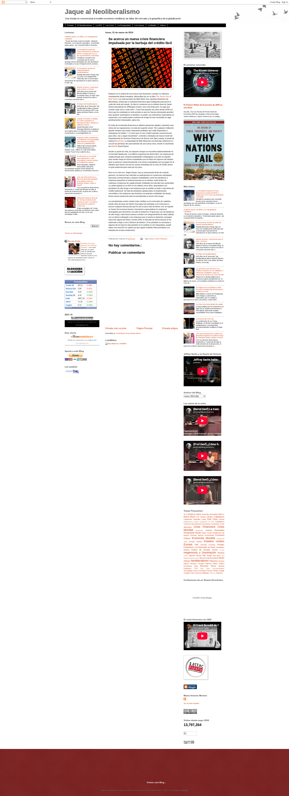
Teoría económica (199, 571)
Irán (204, 555)
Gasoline (69, 292)
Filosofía (203, 545)
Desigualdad (189, 533)
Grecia (186, 550)
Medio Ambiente (213, 558)
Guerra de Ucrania (200, 550)
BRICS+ (221, 514)
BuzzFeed (119, 141)
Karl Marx (217, 556)
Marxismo (203, 558)
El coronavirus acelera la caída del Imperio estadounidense (86, 70)
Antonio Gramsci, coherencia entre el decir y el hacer (87, 88)
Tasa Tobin (205, 568)
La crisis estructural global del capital (209, 304)
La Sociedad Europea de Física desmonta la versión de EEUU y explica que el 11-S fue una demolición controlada (88, 52)
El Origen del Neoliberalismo (87, 104)
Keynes (191, 558)
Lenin (197, 558)
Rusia (213, 566)
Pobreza (208, 563)
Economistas (209, 535)
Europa (188, 544)
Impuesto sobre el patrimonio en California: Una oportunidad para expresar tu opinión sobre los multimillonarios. (88, 140)
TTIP (196, 568)
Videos (163, 25)
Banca (151, 239)
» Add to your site (91, 308)
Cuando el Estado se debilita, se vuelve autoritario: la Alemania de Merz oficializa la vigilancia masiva (87, 122)
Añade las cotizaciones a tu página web (82, 322)
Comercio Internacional (192, 524)
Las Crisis (110, 25)
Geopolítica (220, 547)
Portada (70, 25)
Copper (69, 305)
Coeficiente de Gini (207, 522)
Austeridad (214, 514)
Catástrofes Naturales (192, 519)
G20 (196, 547)
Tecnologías (188, 571)
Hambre (215, 550)
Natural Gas (71, 289)
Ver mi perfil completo (191, 703)
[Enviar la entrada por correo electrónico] (141, 239)
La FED (99, 25)
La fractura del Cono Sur (205, 319)
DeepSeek (199, 530)
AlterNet (114, 146)
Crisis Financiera (161, 239)
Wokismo (213, 573)
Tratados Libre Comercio (193, 573)
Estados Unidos (214, 541)
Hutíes (186, 556)
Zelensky (219, 573)
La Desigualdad (124, 25)
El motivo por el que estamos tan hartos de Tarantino (89, 245)
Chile (209, 519)
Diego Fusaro (207, 533)
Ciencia (221, 519)
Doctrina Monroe (196, 535)
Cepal (204, 519)
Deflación (208, 530)
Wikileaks (205, 573)
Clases (196, 522)
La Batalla (152, 25)
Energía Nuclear (195, 541)
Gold (68, 298)
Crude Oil (70, 285)
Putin (196, 566)
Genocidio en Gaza (206, 547)
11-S (185, 514)
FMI (196, 545)
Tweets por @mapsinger (74, 233)
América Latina (194, 514)
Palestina (213, 561)
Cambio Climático (206, 517)
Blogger (185, 790)
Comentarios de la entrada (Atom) (128, 333)
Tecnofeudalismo (218, 568)
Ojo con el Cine (74, 241)
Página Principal (144, 328)
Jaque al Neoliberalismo (102, 11)
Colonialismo (219, 522)
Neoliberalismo (200, 560)
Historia (221, 553)
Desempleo (219, 530)
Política (215, 563)
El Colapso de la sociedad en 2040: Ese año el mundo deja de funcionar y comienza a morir (209, 289)
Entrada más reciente (115, 328)
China (215, 519)
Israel (209, 555)
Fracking (212, 545)
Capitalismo (219, 517)
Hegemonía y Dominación (200, 552)
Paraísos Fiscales (197, 563)
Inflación (192, 556)
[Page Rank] (189, 743)
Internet (198, 556)
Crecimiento (215, 524)
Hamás (222, 550)
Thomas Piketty (212, 571)
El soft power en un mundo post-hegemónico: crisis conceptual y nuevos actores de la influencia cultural (87, 159)
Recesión (204, 566)
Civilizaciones (188, 522)
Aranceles (205, 514)
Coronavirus (205, 524)
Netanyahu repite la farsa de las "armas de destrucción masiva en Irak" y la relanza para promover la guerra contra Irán (87, 202)
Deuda (198, 533)
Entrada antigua (170, 328)
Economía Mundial (203, 538)
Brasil (192, 517)
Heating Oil (70, 295)
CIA (197, 517)
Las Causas (139, 25)
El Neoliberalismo (84, 25)
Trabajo (221, 571)
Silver (68, 302)
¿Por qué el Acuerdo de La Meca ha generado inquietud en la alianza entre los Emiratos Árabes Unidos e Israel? (87, 181)
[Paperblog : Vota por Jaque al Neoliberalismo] (72, 373)
